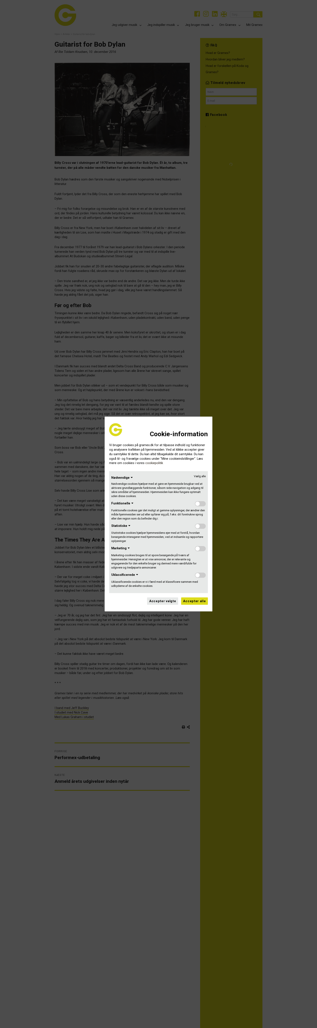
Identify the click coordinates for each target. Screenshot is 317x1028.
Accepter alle (194, 601)
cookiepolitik (154, 463)
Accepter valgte (162, 601)
